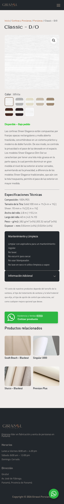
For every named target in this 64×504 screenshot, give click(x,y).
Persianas (38, 20)
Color (12, 94)
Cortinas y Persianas (21, 20)
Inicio (7, 20)
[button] (53, 40)
